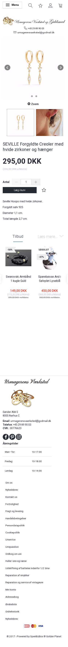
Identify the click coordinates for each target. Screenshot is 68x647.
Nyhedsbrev (11, 489)
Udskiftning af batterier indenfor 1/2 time (27, 568)
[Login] (50, 5)
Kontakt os (11, 496)
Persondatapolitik (15, 525)
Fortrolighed (11, 504)
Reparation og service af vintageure (24, 582)
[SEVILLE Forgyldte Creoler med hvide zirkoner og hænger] (34, 67)
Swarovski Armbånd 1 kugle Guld (18, 279)
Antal (6, 182)
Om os (8, 482)
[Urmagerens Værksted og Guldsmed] (34, 20)
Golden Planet (53, 636)
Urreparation (12, 546)
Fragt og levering (14, 511)
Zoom (35, 104)
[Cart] (60, 5)
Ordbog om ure (13, 553)
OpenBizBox (36, 636)
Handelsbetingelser (15, 518)
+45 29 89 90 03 (36, 28)
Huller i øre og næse (15, 560)
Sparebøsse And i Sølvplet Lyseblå (49, 279)
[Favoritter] (40, 5)
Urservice (10, 539)
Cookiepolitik (12, 532)
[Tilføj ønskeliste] (44, 190)
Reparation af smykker (17, 575)
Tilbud (18, 236)
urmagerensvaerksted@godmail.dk (35, 32)
